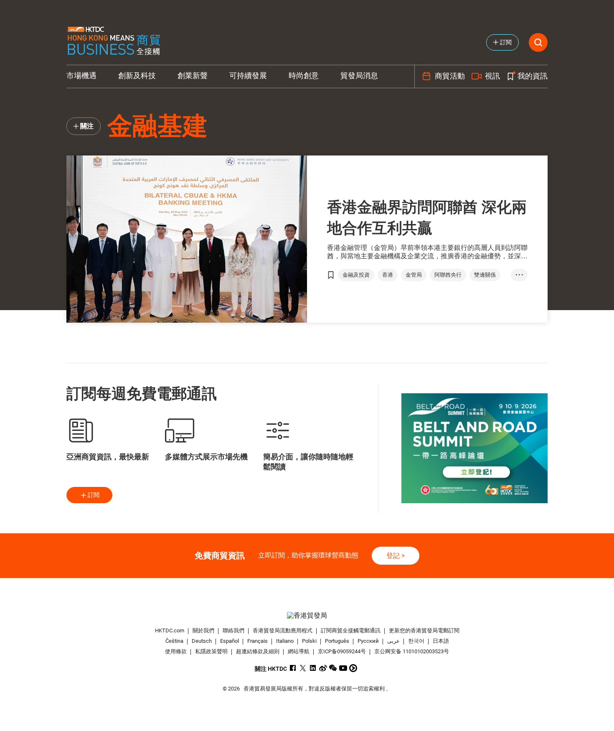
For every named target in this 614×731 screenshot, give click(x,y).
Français (257, 641)
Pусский (368, 641)
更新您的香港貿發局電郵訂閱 (424, 630)
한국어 (416, 641)
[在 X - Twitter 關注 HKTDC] (303, 668)
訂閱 (93, 495)
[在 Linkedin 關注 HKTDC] (313, 668)
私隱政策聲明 (211, 651)
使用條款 (176, 651)
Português (337, 641)
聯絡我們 (233, 630)
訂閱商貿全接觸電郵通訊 (351, 630)
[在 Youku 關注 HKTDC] (353, 668)
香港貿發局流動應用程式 (282, 630)
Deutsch (202, 641)
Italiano (285, 641)
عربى (393, 641)
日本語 (441, 641)
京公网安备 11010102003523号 (411, 651)
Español (229, 641)
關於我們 (203, 630)
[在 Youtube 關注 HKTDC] (343, 668)
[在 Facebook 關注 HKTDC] (293, 668)
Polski (309, 641)
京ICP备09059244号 (342, 651)
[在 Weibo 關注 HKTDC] (323, 668)
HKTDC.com (169, 630)
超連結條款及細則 (257, 651)
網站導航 (299, 651)
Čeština (174, 641)
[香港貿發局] (307, 615)
